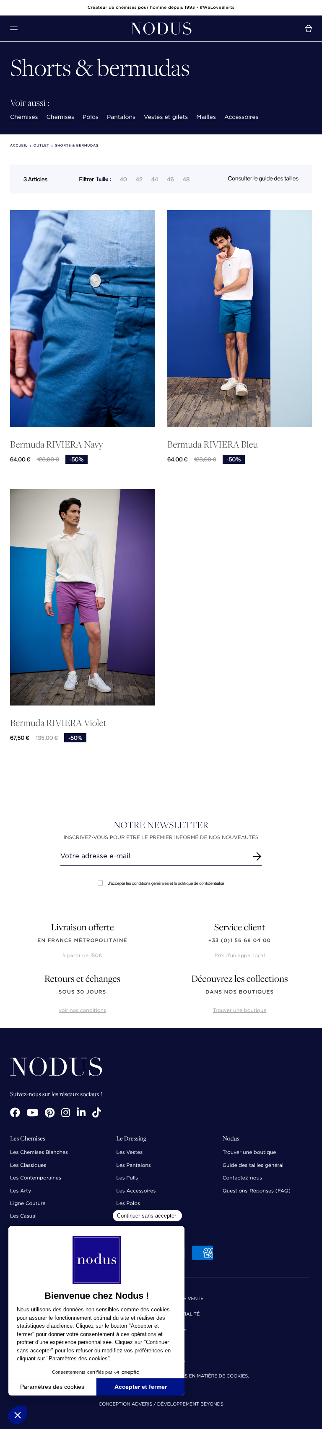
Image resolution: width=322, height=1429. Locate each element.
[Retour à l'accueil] (161, 28)
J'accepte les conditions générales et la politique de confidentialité (166, 883)
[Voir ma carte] (308, 28)
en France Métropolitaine (82, 940)
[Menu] (14, 28)
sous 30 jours (82, 992)
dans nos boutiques (239, 992)
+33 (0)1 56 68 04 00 (239, 940)
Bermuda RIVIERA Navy (56, 444)
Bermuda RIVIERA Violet (58, 723)
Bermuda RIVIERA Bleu (212, 444)
